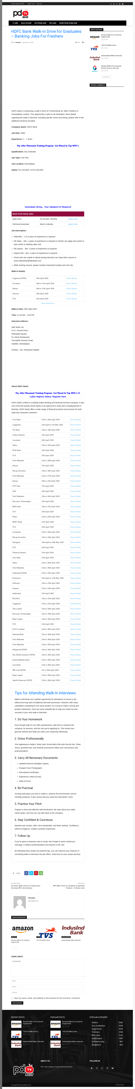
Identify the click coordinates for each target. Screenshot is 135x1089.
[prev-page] (12, 947)
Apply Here (73, 219)
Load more (106, 77)
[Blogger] (92, 1068)
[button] (121, 23)
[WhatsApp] (41, 873)
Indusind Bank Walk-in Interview (71, 940)
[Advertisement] (47, 63)
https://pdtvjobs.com (33, 901)
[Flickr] (102, 1068)
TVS (38, 937)
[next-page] (16, 947)
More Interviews (48, 303)
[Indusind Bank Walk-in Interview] (73, 930)
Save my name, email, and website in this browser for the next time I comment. (47, 998)
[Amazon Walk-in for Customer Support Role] (22, 930)
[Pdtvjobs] (12, 42)
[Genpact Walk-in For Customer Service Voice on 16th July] (95, 68)
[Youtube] (122, 4)
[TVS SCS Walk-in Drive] (47, 930)
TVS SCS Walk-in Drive (43, 940)
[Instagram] (114, 4)
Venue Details (71, 278)
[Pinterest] (36, 873)
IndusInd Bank (66, 937)
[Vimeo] (119, 4)
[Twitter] (117, 4)
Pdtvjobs (18, 42)
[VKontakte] (112, 1068)
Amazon (14, 937)
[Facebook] (111, 4)
